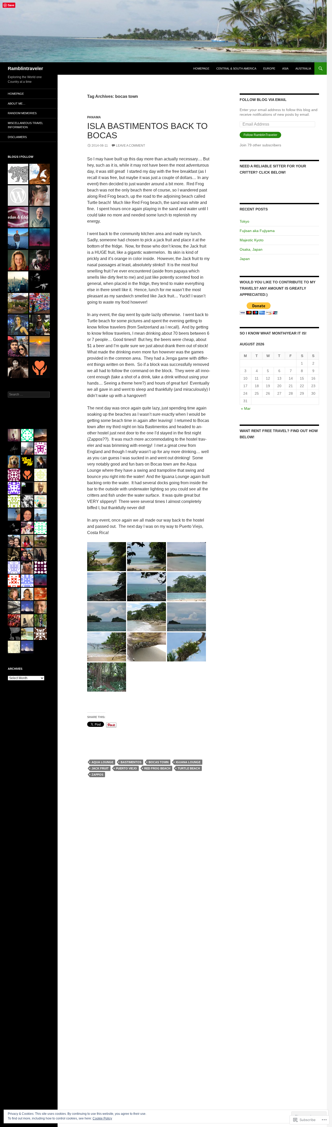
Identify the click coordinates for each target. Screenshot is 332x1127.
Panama (94, 117)
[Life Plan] (18, 281)
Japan (245, 259)
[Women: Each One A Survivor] (39, 325)
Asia (285, 68)
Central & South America (236, 68)
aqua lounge (102, 762)
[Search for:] (29, 394)
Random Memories (22, 113)
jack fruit (100, 768)
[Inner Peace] (39, 238)
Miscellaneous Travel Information (25, 125)
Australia (303, 68)
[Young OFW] (18, 346)
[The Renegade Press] (18, 238)
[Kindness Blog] (39, 368)
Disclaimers (17, 137)
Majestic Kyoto (252, 240)
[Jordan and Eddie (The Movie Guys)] (18, 217)
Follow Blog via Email (263, 100)
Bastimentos (131, 762)
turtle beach (189, 768)
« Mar (246, 408)
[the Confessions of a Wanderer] (39, 303)
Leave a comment (130, 145)
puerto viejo (126, 768)
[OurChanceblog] (18, 368)
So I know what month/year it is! (273, 333)
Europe (269, 68)
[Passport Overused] (39, 346)
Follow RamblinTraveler (260, 135)
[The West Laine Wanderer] (18, 174)
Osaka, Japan (251, 249)
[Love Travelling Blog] (18, 303)
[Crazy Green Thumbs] (18, 260)
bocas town (159, 762)
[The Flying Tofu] (39, 195)
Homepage (201, 68)
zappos (97, 774)
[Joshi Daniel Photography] (39, 281)
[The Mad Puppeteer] (39, 217)
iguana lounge (188, 762)
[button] (106, 556)
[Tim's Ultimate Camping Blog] (39, 260)
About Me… (16, 103)
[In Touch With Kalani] (18, 195)
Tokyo (244, 221)
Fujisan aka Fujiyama (257, 231)
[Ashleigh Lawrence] (18, 325)
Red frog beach (157, 768)
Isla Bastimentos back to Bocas (147, 130)
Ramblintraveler (25, 68)
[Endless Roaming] (39, 174)
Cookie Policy (102, 1118)
